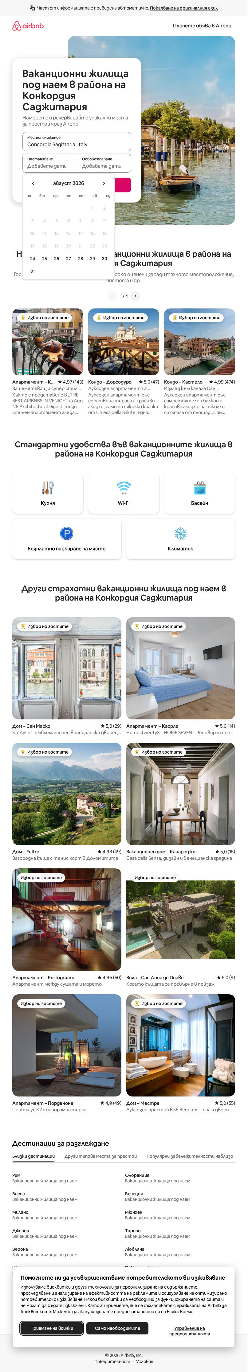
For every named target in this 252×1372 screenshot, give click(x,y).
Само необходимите (117, 1328)
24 (32, 258)
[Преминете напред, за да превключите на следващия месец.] (104, 183)
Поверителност (112, 1361)
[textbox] (49, 166)
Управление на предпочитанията (189, 1331)
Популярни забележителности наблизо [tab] (190, 1156)
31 (32, 271)
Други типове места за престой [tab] (101, 1156)
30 (104, 258)
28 (80, 258)
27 (68, 258)
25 (44, 258)
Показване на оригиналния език (184, 8)
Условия (144, 1361)
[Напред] (135, 296)
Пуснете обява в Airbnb (202, 25)
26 (56, 258)
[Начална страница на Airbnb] (28, 25)
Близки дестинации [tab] (33, 1156)
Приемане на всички (51, 1328)
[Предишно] (112, 296)
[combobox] (76, 144)
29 (92, 258)
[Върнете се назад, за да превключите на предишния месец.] (33, 183)
